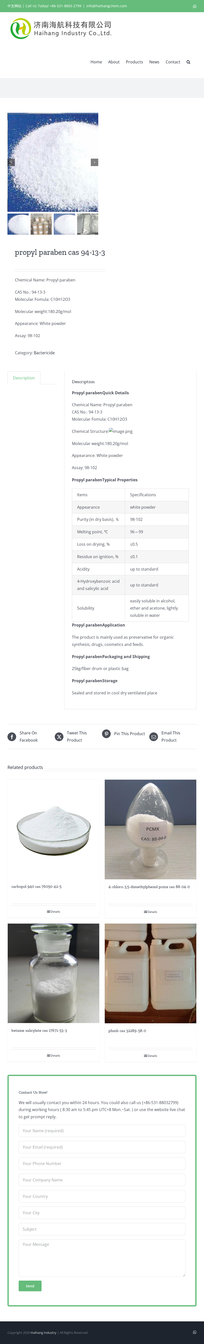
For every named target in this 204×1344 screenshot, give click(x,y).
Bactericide (44, 353)
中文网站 (14, 5)
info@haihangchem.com (106, 5)
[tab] (23, 377)
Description (24, 378)
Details (55, 911)
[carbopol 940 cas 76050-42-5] (53, 829)
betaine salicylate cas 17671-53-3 (39, 1030)
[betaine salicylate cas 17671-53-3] (53, 973)
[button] (188, 61)
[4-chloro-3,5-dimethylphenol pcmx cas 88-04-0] (150, 829)
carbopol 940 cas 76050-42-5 (36, 886)
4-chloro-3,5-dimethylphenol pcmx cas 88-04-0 (149, 886)
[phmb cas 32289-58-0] (150, 973)
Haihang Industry (43, 1332)
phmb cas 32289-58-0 (127, 1030)
